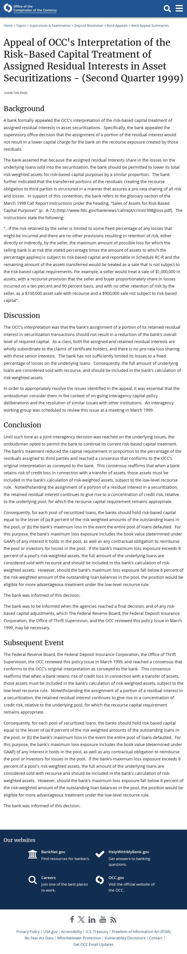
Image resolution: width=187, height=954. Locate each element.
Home (8, 25)
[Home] (101, 854)
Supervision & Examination (50, 25)
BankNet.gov (53, 851)
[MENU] (179, 8)
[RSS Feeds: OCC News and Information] (113, 920)
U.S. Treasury (97, 931)
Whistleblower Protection (79, 938)
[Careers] (34, 880)
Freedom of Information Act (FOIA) (141, 931)
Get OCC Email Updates (93, 944)
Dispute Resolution (88, 25)
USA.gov (50, 931)
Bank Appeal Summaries (150, 25)
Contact (156, 938)
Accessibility (71, 931)
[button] (167, 8)
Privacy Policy (28, 931)
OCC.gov (116, 877)
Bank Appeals (117, 25)
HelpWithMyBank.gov (129, 851)
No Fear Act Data (39, 938)
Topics (21, 25)
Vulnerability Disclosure (125, 938)
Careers (48, 877)
